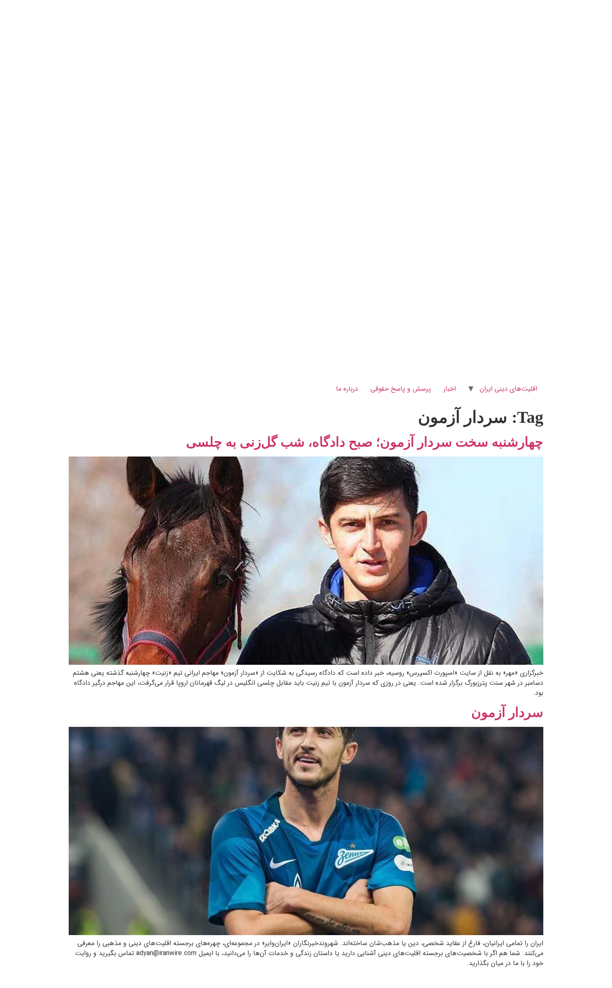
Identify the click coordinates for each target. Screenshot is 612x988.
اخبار (449, 389)
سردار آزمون (507, 712)
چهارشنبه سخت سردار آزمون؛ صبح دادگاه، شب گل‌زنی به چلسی (364, 441)
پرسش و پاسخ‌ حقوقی (401, 389)
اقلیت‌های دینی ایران (508, 389)
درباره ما (347, 389)
